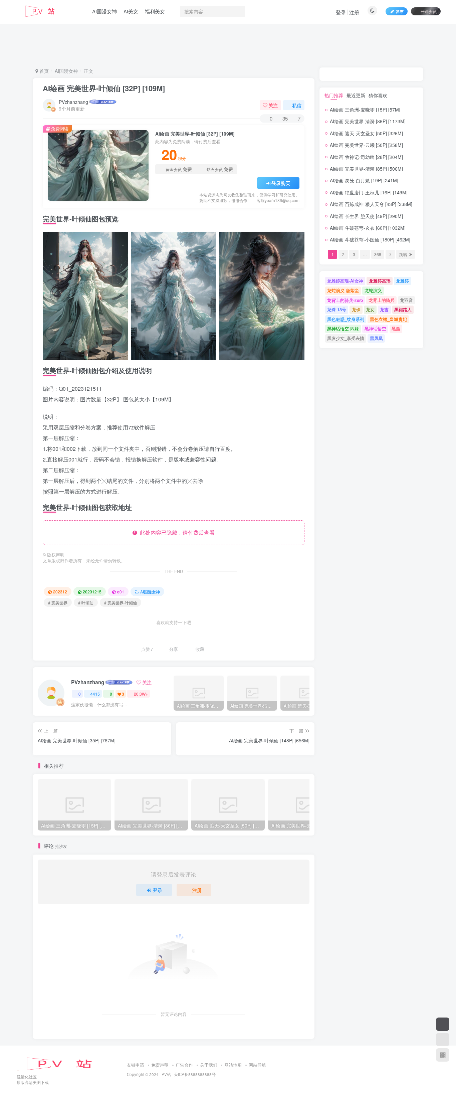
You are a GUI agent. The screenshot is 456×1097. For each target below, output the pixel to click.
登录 (341, 12)
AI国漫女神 (104, 11)
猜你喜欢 (378, 95)
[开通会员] (442, 1024)
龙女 (370, 309)
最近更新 (356, 95)
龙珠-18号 (336, 309)
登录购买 (280, 183)
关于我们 (208, 1065)
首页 (43, 70)
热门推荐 (333, 95)
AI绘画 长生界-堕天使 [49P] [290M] (366, 216)
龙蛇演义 (373, 290)
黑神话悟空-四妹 (343, 328)
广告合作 (184, 1065)
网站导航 (257, 1065)
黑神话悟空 (375, 328)
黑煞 (396, 328)
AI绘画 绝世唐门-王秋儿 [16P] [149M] (369, 192)
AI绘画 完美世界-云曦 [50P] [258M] (366, 145)
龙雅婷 (402, 281)
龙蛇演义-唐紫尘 (343, 290)
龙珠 (356, 309)
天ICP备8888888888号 (195, 1074)
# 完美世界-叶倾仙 (120, 602)
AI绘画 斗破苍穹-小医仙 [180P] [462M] (370, 239)
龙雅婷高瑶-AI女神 (345, 281)
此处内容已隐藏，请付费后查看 (176, 532)
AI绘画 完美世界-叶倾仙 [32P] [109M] (104, 88)
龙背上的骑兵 (382, 300)
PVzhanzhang (73, 102)
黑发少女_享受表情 (345, 338)
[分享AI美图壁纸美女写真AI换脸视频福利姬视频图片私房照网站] (65, 1063)
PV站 (166, 1074)
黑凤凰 (376, 338)
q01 (120, 591)
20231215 (92, 591)
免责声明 (160, 1065)
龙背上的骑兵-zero (345, 300)
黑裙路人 (403, 309)
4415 (95, 694)
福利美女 (155, 11)
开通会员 (429, 11)
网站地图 (233, 1065)
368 (377, 254)
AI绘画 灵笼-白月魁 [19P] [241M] (364, 180)
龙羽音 (406, 300)
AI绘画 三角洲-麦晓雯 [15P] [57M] (365, 109)
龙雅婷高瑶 (380, 281)
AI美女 (131, 11)
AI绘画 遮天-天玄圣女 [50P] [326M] (366, 133)
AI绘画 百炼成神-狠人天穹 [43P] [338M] (371, 204)
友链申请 (135, 1065)
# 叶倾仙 (85, 602)
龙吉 (384, 309)
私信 (296, 105)
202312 (60, 591)
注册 (354, 12)
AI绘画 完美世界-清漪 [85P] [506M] (366, 168)
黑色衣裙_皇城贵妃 (388, 319)
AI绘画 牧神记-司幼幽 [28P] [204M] (366, 157)
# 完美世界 (57, 602)
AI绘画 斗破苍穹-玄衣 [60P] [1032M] (368, 227)
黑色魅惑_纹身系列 (345, 319)
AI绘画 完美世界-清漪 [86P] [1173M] (368, 121)
